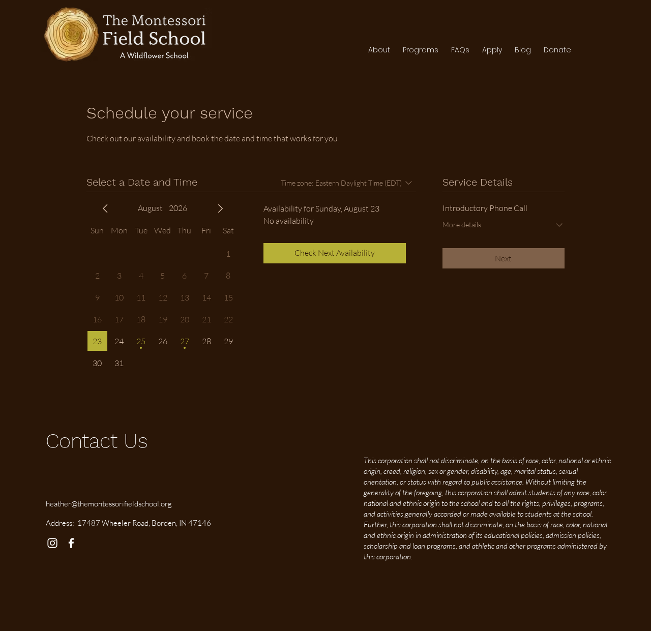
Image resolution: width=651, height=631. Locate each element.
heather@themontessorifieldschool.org (109, 503)
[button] (420, 49)
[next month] (220, 208)
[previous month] (105, 208)
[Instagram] (52, 543)
